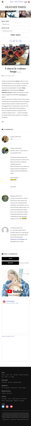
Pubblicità (16, 400)
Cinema (3, 374)
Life (2, 387)
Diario (7, 374)
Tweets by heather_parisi (8, 336)
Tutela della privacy (5, 419)
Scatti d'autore (16, 398)
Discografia (7, 387)
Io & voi (9, 398)
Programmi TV (14, 387)
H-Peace (4, 393)
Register (10, 263)
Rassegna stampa (17, 382)
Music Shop (9, 393)
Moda (6, 376)
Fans (11, 374)
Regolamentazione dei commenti (23, 419)
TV (9, 376)
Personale (22, 400)
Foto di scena (23, 398)
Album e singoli (9, 400)
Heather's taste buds (23, 374)
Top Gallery (4, 398)
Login (11, 1)
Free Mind (15, 374)
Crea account (19, 1)
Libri (3, 376)
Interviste (10, 382)
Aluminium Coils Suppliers (18, 239)
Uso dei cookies (13, 419)
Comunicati (4, 382)
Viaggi (12, 376)
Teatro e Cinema (22, 387)
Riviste (3, 400)
